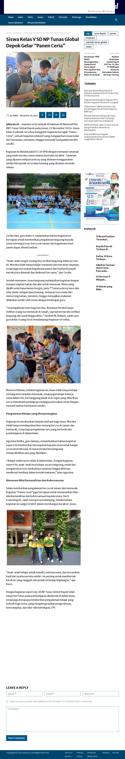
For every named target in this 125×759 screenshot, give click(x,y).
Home (8, 33)
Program (90, 38)
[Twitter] (49, 115)
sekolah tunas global (96, 42)
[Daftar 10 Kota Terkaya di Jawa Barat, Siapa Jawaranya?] (89, 258)
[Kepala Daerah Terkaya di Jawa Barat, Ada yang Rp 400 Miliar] (89, 248)
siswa (88, 46)
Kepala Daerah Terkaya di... (104, 248)
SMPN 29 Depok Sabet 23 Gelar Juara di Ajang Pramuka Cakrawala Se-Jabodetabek (101, 127)
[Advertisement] (59, 7)
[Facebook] (42, 115)
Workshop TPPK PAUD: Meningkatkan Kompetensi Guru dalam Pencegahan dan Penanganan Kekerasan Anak (92, 66)
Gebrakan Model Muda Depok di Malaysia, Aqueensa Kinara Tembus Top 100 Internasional (101, 93)
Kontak (115, 753)
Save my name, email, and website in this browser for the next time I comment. (51, 701)
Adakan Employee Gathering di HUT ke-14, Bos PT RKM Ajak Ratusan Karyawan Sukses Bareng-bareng (110, 66)
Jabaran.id (12, 124)
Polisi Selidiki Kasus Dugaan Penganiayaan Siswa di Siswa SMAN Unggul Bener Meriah (99, 137)
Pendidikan (17, 33)
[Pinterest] (56, 115)
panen (64, 139)
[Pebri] (8, 115)
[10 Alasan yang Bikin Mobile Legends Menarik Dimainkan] (89, 288)
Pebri (15, 115)
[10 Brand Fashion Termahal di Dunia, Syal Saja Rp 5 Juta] (89, 238)
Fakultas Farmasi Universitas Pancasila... (105, 268)
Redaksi (105, 753)
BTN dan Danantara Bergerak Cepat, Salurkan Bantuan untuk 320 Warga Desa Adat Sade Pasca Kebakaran (100, 118)
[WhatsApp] (63, 115)
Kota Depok (100, 33)
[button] (116, 20)
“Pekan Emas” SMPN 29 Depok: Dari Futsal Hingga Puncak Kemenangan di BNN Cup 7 (100, 109)
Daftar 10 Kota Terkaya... (104, 258)
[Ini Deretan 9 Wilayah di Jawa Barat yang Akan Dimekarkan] (89, 278)
